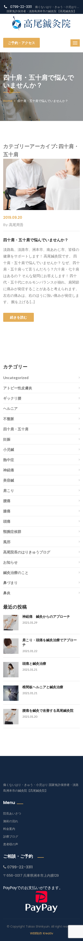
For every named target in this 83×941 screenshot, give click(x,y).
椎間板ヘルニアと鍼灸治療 (42, 687)
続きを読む (18, 317)
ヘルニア (10, 408)
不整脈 (8, 418)
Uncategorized (16, 377)
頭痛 (6, 521)
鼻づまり (10, 582)
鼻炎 (6, 593)
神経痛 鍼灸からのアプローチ (46, 616)
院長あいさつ (12, 813)
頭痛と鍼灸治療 (34, 663)
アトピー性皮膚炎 (17, 388)
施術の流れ (10, 821)
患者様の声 (10, 844)
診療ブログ (10, 836)
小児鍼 (8, 449)
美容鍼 (8, 480)
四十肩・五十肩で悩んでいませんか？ (35, 240)
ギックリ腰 (12, 398)
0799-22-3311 (21, 6)
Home (7, 101)
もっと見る (41, 345)
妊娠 (6, 439)
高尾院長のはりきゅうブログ (26, 552)
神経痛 (8, 470)
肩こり (8, 490)
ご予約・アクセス (21, 42)
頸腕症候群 (12, 531)
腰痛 (6, 500)
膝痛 (6, 511)
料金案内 (9, 829)
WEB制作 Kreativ (41, 933)
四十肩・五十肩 (16, 429)
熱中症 (8, 459)
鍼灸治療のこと (16, 572)
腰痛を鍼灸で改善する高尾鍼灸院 (47, 710)
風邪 (6, 542)
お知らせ (10, 562)
